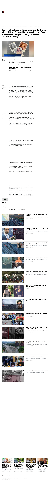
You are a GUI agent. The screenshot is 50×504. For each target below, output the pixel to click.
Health (3, 462)
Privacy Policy (6, 478)
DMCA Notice (10, 478)
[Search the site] (46, 12)
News (38, 462)
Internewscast (27, 218)
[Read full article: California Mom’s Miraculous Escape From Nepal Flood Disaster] (25, 347)
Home (3, 478)
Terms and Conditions (15, 478)
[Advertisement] (25, 5)
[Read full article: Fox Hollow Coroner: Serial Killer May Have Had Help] (25, 305)
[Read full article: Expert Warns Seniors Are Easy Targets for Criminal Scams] (25, 263)
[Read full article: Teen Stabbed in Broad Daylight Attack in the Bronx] (25, 319)
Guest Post (20, 478)
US (3, 28)
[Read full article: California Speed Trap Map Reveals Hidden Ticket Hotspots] (25, 220)
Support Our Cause (24, 478)
